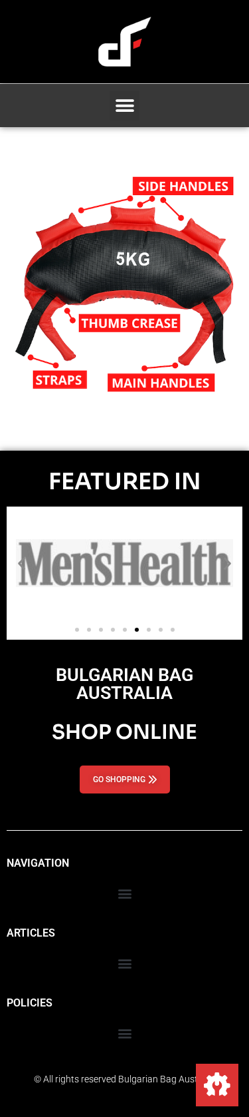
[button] (124, 105)
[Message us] (217, 1085)
